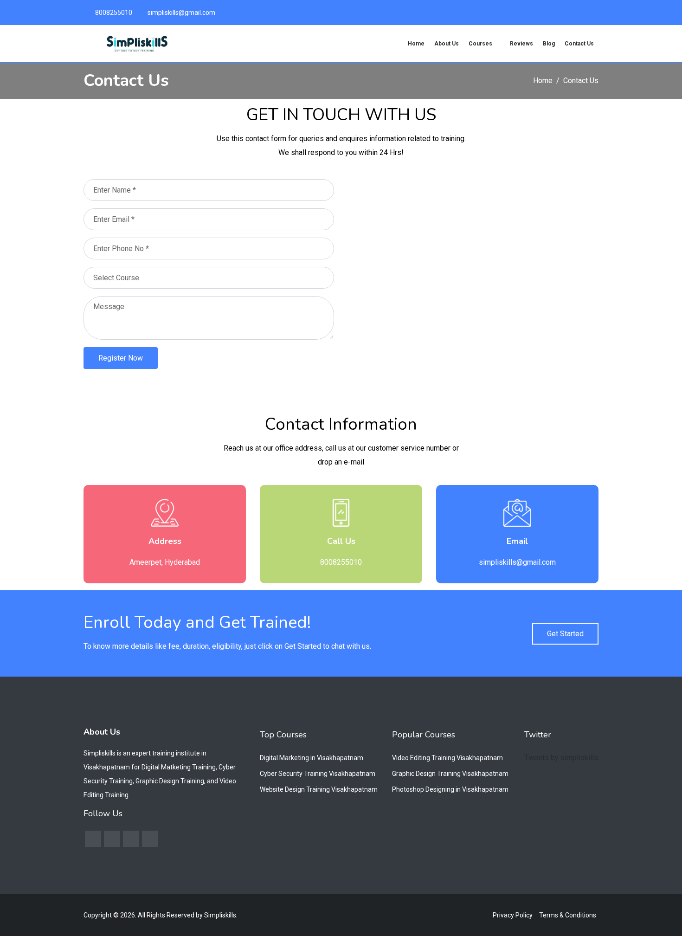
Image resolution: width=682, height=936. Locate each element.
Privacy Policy (513, 915)
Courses (481, 43)
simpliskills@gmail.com (181, 12)
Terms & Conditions (567, 915)
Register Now (120, 358)
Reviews (521, 43)
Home (416, 43)
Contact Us (579, 43)
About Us (446, 43)
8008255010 (113, 12)
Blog (549, 43)
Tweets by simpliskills (561, 757)
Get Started (565, 633)
